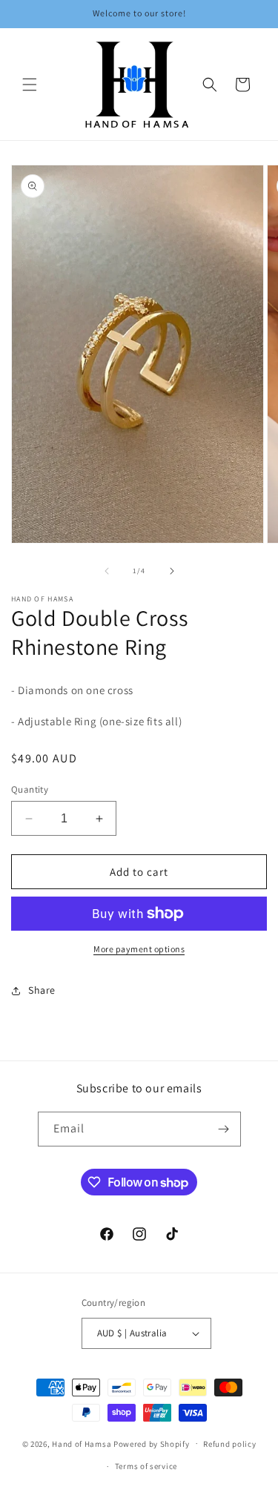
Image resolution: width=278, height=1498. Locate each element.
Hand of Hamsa (81, 1443)
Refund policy (229, 1444)
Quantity (29, 789)
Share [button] (42, 990)
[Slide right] (172, 571)
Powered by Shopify (151, 1443)
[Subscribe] (224, 1129)
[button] (29, 84)
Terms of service (146, 1466)
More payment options (139, 948)
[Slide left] (106, 571)
